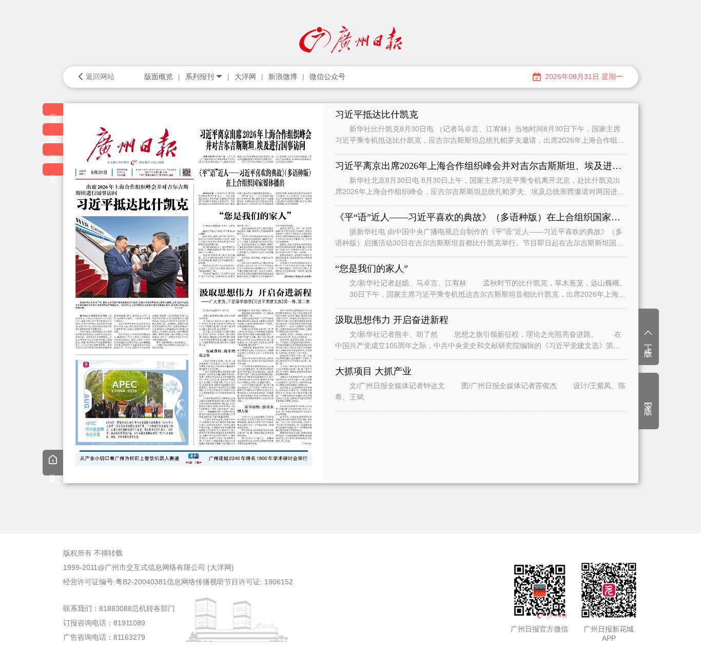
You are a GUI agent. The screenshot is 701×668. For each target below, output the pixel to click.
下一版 (648, 400)
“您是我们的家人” (371, 268)
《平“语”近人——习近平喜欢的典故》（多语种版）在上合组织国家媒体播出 (481, 217)
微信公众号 (327, 76)
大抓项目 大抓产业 (373, 371)
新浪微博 (282, 76)
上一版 (648, 342)
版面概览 (158, 76)
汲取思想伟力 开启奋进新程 (392, 320)
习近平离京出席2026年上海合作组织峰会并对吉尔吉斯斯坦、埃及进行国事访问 (481, 166)
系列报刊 (199, 76)
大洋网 (245, 76)
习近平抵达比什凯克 (376, 114)
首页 (53, 470)
